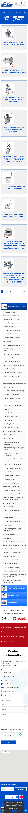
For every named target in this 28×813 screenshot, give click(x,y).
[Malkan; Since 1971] (7, 4)
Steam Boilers (8, 334)
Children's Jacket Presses (11, 316)
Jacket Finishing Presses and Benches (12, 350)
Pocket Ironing (8, 409)
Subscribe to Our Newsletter (8, 784)
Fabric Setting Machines (11, 323)
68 (24, 292)
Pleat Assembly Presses (11, 567)
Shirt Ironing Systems (9, 503)
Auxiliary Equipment (9, 312)
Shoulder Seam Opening (11, 417)
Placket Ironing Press (10, 564)
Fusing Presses (8, 438)
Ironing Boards (8, 327)
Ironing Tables (8, 518)
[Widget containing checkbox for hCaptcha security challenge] (12, 735)
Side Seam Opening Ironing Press (14, 571)
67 (20, 292)
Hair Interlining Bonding (11, 394)
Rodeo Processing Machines (13, 464)
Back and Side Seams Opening (14, 391)
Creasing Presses (9, 435)
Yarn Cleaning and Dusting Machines (12, 530)
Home (3, 12)
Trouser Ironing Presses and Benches (14, 545)
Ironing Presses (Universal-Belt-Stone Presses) (14, 460)
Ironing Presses (8, 514)
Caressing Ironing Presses (12, 361)
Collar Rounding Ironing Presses (14, 365)
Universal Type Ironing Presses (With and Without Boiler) (14, 576)
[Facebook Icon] (17, 797)
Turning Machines (9, 479)
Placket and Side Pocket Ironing (14, 560)
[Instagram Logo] (20, 797)
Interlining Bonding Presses (11, 345)
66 (16, 292)
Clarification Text (19, 729)
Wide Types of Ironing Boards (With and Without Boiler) (14, 581)
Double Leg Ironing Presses (12, 552)
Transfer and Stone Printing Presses (14, 542)
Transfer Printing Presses (12, 338)
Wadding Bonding (9, 424)
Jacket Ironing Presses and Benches (14, 384)
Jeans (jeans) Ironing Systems (12, 431)
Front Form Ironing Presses (12, 369)
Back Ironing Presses (10, 358)
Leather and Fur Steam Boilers (13, 494)
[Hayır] (22, 807)
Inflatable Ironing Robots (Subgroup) (11, 443)
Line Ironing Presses (10, 556)
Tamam (14, 810)
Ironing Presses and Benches (13, 490)
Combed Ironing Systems (11, 319)
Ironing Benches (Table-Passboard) (11, 454)
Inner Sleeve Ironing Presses (13, 372)
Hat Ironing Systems (9, 341)
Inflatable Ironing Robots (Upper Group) (14, 449)
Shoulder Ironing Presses (11, 380)
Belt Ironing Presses (10, 549)
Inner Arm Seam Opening (12, 398)
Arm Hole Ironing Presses (11, 354)
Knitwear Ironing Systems (11, 483)
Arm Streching (8, 387)
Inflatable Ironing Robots (11, 510)
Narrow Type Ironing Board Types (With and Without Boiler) (13, 498)
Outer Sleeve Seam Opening (13, 405)
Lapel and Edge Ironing (11, 402)
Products (10, 12)
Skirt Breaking (8, 420)
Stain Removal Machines (12, 330)
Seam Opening (8, 413)
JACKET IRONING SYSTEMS (11, 428)
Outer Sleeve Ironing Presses (13, 376)
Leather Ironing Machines (11, 487)
